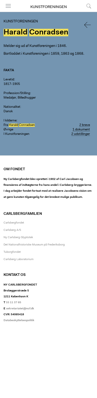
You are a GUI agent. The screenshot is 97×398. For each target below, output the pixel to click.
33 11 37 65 (13, 302)
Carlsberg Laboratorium (18, 259)
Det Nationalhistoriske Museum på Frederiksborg (34, 244)
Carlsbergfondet (14, 222)
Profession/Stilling (17, 93)
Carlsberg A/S (12, 230)
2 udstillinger (80, 134)
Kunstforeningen (48, 7)
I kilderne (10, 120)
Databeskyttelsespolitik (19, 320)
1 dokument (81, 129)
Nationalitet (12, 107)
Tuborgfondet (12, 252)
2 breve (84, 125)
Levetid (9, 79)
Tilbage (87, 25)
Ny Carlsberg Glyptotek (18, 237)
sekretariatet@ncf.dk (20, 308)
